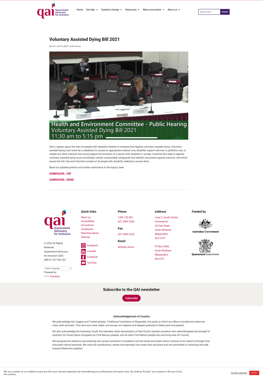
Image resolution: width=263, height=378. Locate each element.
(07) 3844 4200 (126, 221)
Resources (131, 9)
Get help (90, 9)
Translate (55, 276)
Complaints (87, 229)
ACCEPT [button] (254, 373)
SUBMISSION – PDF (60, 173)
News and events (152, 9)
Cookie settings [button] (239, 373)
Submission (75, 46)
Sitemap (85, 237)
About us (172, 9)
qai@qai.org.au (126, 246)
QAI (54, 46)
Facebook (92, 256)
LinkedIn (91, 251)
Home (80, 9)
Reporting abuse (89, 233)
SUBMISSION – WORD (61, 179)
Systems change (110, 9)
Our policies (87, 225)
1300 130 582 (125, 217)
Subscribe (131, 298)
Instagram (92, 245)
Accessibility (87, 221)
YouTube (91, 262)
